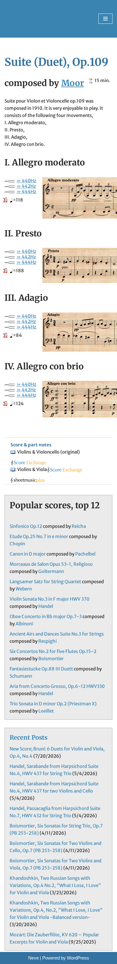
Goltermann (51, 571)
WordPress (78, 957)
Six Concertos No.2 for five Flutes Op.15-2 (53, 651)
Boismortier (51, 658)
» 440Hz (26, 180)
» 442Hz (26, 186)
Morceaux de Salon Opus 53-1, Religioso (51, 564)
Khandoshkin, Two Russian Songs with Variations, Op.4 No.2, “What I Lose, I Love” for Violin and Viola (55, 885)
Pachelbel (85, 554)
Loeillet (46, 711)
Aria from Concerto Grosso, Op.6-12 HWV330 (57, 686)
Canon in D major (28, 554)
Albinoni (24, 624)
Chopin (17, 544)
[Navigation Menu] (105, 19)
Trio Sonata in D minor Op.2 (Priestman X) (53, 704)
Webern (24, 589)
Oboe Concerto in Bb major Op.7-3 (46, 616)
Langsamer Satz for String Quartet (45, 581)
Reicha (79, 526)
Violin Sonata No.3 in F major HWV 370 (49, 599)
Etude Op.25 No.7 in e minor (39, 536)
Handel (45, 606)
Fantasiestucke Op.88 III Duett (41, 669)
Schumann (21, 676)
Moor (72, 83)
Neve (33, 957)
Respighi (47, 641)
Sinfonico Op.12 (26, 526)
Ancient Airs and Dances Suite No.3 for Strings (57, 634)
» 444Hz (26, 191)
